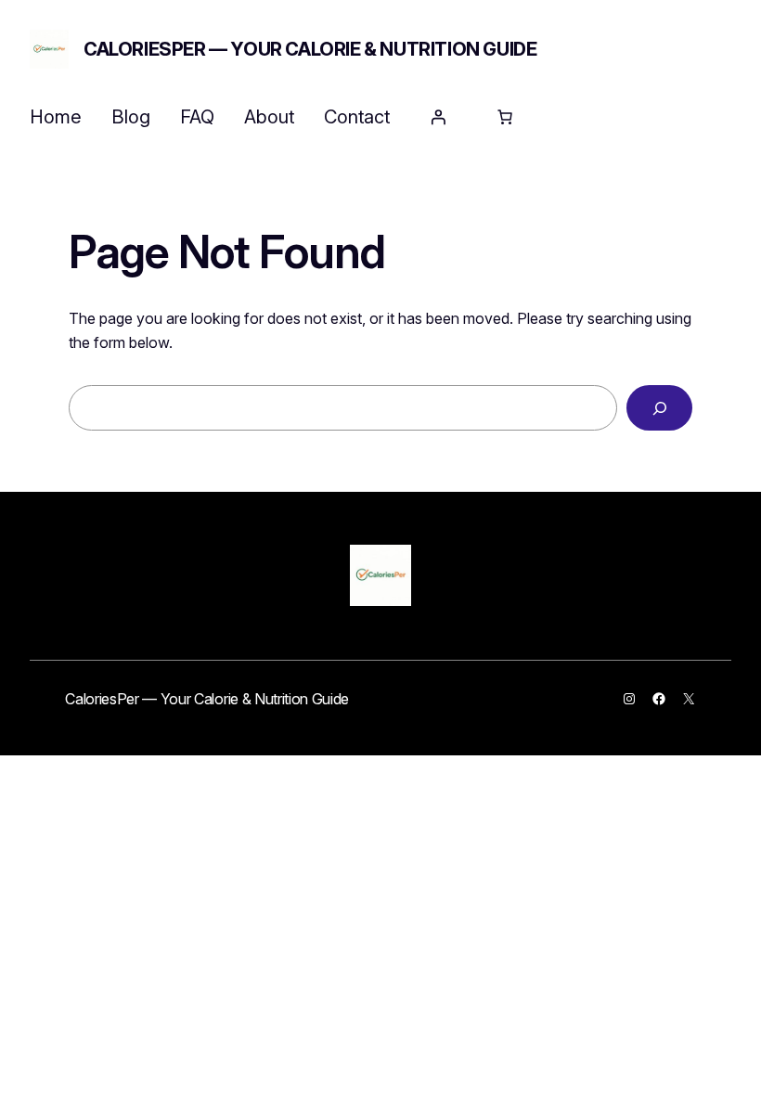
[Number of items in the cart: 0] (504, 116)
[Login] (438, 116)
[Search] (659, 408)
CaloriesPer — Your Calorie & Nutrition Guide (310, 49)
